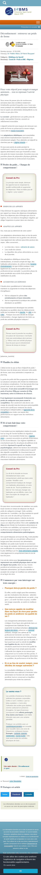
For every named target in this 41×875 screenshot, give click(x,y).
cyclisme (17, 733)
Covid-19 (12, 59)
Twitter (5, 794)
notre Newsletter (15, 781)
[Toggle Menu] (38, 22)
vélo (29, 312)
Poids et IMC (21, 59)
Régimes (30, 59)
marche (22, 312)
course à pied (20, 736)
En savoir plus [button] (9, 865)
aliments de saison (28, 247)
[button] (29, 27)
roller (2, 315)
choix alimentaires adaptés (28, 551)
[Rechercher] (4, 5)
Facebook (16, 794)
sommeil (31, 630)
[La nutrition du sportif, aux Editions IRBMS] (19, 44)
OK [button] (20, 871)
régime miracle (19, 142)
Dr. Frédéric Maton (14, 53)
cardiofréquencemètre (14, 726)
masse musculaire (17, 131)
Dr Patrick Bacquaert (27, 53)
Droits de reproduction (32, 776)
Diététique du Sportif (16, 57)
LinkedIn (28, 794)
